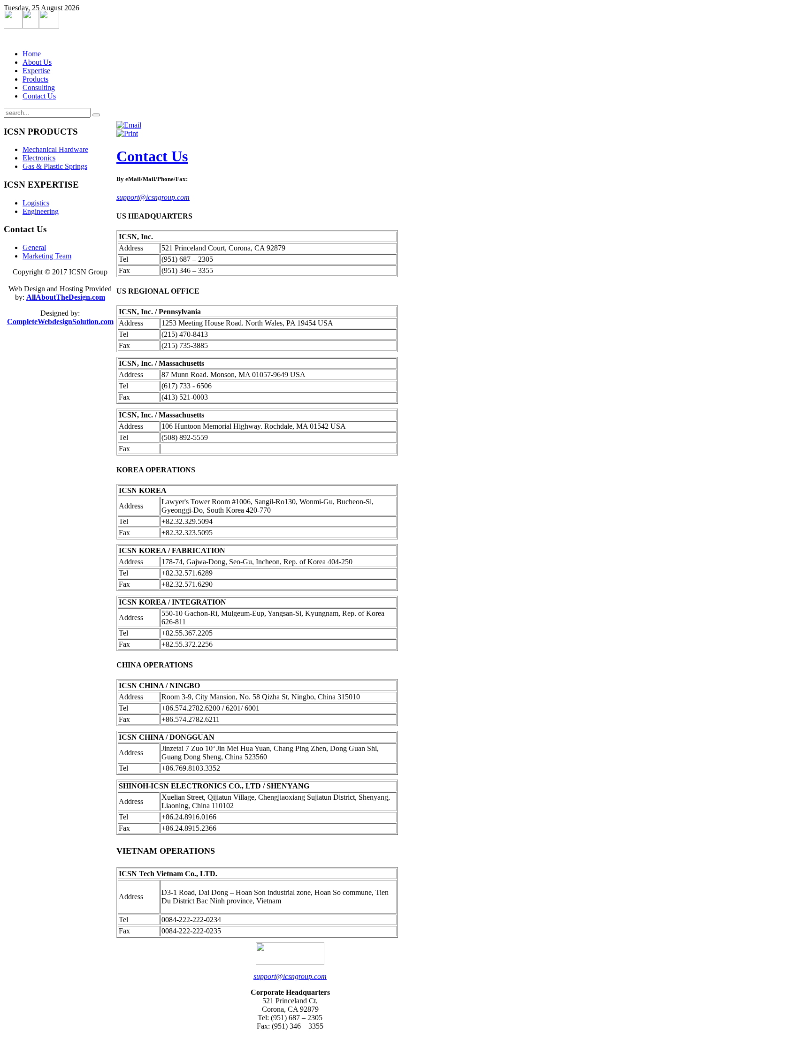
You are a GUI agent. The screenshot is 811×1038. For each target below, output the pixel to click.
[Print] (127, 133)
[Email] (128, 125)
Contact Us (152, 156)
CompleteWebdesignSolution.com (60, 322)
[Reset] (96, 115)
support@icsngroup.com (153, 197)
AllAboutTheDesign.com (65, 297)
